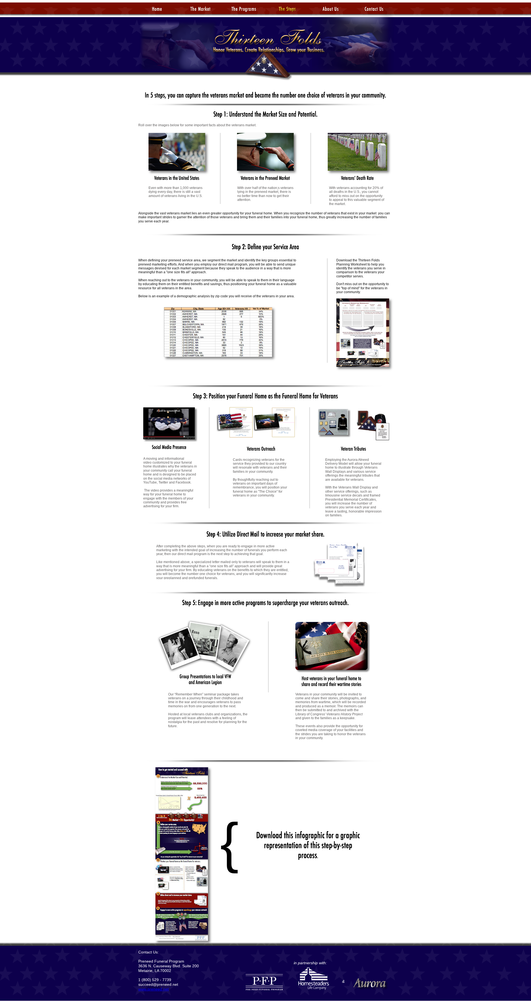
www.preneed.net (153, 989)
